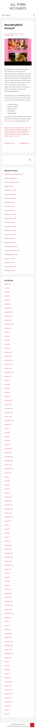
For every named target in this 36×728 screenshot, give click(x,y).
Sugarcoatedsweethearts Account (13, 174)
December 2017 (8, 690)
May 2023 (7, 436)
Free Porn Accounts (9, 35)
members (24, 132)
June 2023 (7, 432)
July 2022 (6, 477)
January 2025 (7, 356)
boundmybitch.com (17, 98)
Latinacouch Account (10, 234)
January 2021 (7, 549)
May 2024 (7, 388)
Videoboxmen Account (10, 266)
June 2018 (7, 665)
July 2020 (6, 573)
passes (9, 134)
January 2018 (7, 686)
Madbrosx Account (9, 258)
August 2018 (7, 657)
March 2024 (7, 396)
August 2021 (7, 521)
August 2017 (7, 706)
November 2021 (8, 509)
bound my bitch (11, 127)
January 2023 (7, 452)
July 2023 (6, 428)
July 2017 (6, 710)
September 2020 (8, 565)
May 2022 (7, 485)
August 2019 (7, 617)
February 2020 (8, 593)
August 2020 (7, 569)
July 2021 (6, 525)
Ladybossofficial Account (11, 178)
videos (16, 136)
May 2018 (7, 669)
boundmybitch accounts (14, 131)
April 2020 (7, 585)
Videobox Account (9, 262)
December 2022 (8, 456)
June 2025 (7, 336)
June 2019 (7, 625)
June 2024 (7, 384)
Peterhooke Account (10, 198)
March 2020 (7, 589)
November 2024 (8, 364)
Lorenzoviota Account (10, 194)
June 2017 (7, 714)
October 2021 (8, 513)
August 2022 (7, 473)
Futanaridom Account (10, 218)
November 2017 (8, 694)
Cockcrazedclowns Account (11, 182)
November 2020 (8, 557)
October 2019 (8, 609)
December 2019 (8, 601)
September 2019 (8, 613)
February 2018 (8, 681)
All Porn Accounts (18, 6)
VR (18, 136)
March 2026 (7, 304)
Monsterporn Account (10, 226)
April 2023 (7, 440)
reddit (23, 134)
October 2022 (8, 465)
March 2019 (7, 629)
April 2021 (7, 537)
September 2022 (8, 469)
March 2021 (7, 541)
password (13, 134)
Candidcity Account (9, 143)
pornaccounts (20, 34)
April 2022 (7, 489)
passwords (19, 134)
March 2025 (7, 348)
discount (6, 132)
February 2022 (8, 497)
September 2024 (8, 372)
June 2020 (7, 577)
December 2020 (8, 553)
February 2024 (8, 400)
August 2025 (7, 328)
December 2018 (8, 641)
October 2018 (8, 649)
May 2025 (7, 340)
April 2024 (7, 392)
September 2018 (8, 653)
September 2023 (8, 420)
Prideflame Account (9, 270)
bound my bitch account (21, 127)
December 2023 (8, 408)
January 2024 (7, 404)
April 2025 (7, 344)
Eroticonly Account (9, 206)
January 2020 (7, 597)
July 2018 (6, 661)
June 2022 (7, 481)
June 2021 (7, 529)
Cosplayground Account (10, 246)
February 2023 (8, 448)
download (11, 132)
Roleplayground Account (11, 254)
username (11, 136)
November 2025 (8, 316)
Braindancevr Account (10, 214)
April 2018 (7, 673)
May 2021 (7, 533)
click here (6, 121)
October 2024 (8, 368)
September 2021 (8, 517)
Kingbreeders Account (10, 190)
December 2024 (8, 360)
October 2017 (8, 698)
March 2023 (7, 444)
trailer (27, 134)
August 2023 (7, 424)
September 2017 (8, 702)
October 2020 (8, 561)
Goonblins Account (9, 222)
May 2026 (7, 296)
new (28, 132)
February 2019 (8, 633)
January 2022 (7, 501)
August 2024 (7, 376)
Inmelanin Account (9, 238)
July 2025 (6, 332)
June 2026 (7, 292)
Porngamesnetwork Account (12, 250)
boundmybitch (16, 129)
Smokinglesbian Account (25, 143)
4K (6, 127)
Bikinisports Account (9, 242)
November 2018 (8, 645)
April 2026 (7, 300)
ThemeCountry (24, 726)
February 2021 (8, 545)
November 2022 (8, 461)
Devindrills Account (9, 202)
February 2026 (8, 308)
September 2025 (8, 324)
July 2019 (6, 621)
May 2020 (7, 581)
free (15, 132)
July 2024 (6, 380)
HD (18, 132)
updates (6, 136)
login (20, 132)
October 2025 (8, 320)
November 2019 (8, 605)
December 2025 (8, 312)
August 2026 (7, 284)
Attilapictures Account (10, 230)
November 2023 (8, 412)
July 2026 (6, 288)
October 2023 (8, 416)
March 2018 (7, 677)
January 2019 (7, 637)
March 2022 (7, 493)
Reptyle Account (8, 186)
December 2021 (8, 505)
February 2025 (8, 352)
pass (5, 134)
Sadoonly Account (9, 210)
